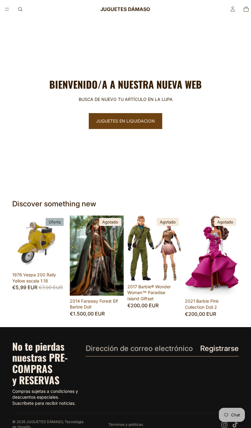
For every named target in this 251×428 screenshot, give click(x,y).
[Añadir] (56, 259)
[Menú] (7, 9)
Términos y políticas (125, 424)
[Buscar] (20, 9)
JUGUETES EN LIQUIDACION (125, 121)
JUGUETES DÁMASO (44, 421)
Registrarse (219, 348)
